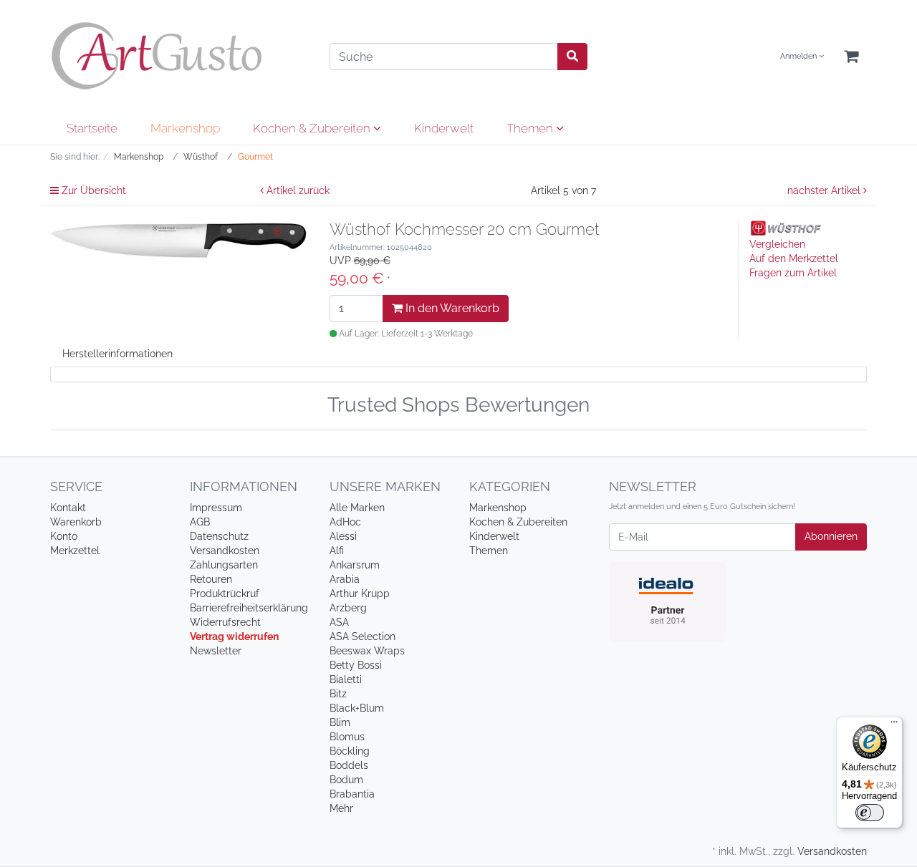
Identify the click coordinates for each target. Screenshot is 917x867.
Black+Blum (357, 708)
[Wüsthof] (785, 227)
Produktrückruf (224, 593)
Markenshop (185, 128)
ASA (339, 622)
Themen (531, 128)
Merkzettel (75, 550)
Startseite (92, 128)
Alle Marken (357, 507)
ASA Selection (362, 636)
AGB (200, 522)
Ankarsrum (355, 565)
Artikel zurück (297, 190)
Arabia (345, 579)
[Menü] (894, 725)
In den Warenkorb (451, 308)
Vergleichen (777, 244)
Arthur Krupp (360, 593)
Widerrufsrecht (225, 622)
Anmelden (799, 56)
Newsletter (215, 651)
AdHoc (345, 522)
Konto (63, 536)
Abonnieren (831, 536)
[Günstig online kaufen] (179, 55)
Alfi (337, 550)
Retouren (211, 579)
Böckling (350, 751)
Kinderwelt (444, 128)
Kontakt (68, 507)
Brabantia (352, 794)
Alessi (343, 536)
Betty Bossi (356, 665)
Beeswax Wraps (367, 651)
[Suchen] (572, 56)
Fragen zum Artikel (793, 272)
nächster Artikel (825, 190)
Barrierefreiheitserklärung (249, 608)
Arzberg (348, 608)
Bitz (338, 693)
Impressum (216, 507)
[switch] (869, 812)
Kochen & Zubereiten (313, 128)
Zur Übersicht (92, 190)
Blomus (347, 736)
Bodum (346, 779)
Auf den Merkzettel (793, 258)
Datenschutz (219, 536)
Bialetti (346, 679)
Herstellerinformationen (117, 353)
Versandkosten (224, 550)
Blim (340, 722)
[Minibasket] (851, 57)
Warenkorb (76, 522)
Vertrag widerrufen (234, 636)
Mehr (341, 808)
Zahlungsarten (224, 565)
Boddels (349, 765)
